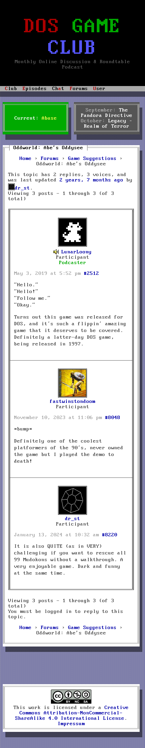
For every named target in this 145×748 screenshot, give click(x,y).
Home (26, 158)
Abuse (49, 118)
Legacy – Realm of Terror (108, 123)
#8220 (109, 535)
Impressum (71, 723)
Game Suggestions (92, 158)
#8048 (112, 417)
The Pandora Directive (107, 113)
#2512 (91, 273)
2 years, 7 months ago (91, 180)
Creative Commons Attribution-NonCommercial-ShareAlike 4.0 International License (72, 713)
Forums (50, 158)
